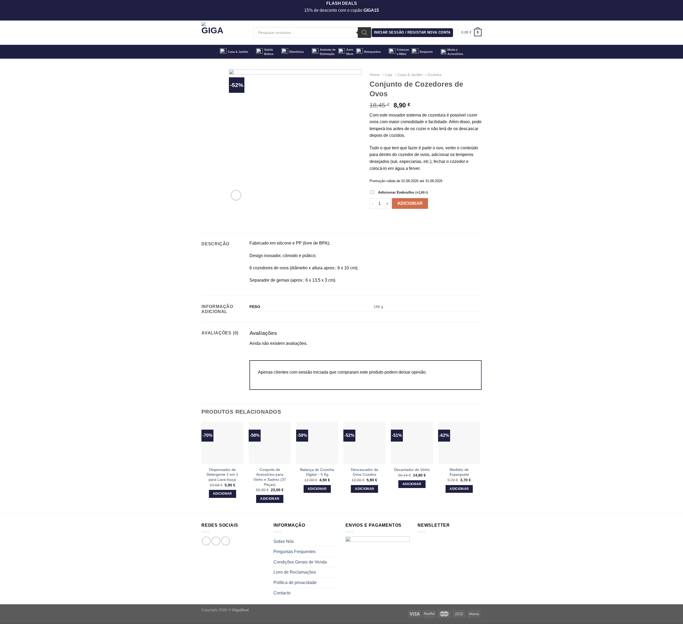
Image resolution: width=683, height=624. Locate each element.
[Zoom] (236, 195)
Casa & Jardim (238, 51)
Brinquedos (372, 51)
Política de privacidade (295, 582)
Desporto (426, 51)
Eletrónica (296, 51)
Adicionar (410, 203)
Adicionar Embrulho (403, 192)
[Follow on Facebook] (206, 541)
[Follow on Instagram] (216, 541)
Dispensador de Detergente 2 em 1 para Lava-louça (222, 474)
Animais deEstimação (328, 51)
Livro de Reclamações (294, 572)
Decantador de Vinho (412, 469)
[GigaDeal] (223, 33)
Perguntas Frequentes (294, 551)
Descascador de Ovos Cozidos (364, 472)
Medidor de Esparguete (459, 472)
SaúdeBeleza (268, 51)
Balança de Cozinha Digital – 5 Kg (317, 472)
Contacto (282, 593)
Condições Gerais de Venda (300, 562)
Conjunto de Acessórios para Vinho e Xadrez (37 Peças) (269, 477)
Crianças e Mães (403, 51)
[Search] (364, 32)
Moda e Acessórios (455, 51)
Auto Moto (350, 51)
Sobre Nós (283, 541)
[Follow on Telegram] (225, 541)
